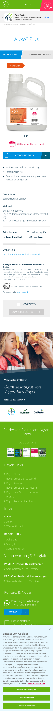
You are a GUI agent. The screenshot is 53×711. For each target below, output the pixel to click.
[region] (26, 668)
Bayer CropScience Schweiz (22, 492)
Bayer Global (13, 474)
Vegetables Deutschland (20, 501)
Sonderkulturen (15, 548)
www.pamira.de (23, 292)
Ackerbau (11, 539)
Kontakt (12, 612)
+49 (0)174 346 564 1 (26, 604)
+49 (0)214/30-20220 (25, 624)
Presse (10, 496)
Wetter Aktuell (14, 526)
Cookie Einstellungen (26, 689)
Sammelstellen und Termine (22, 569)
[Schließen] (2, 17)
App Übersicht (27, 442)
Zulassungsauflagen (39, 54)
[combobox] (26, 155)
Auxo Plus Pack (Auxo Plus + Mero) (21, 254)
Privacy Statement (36, 683)
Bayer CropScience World (21, 478)
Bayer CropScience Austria (21, 487)
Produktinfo (10, 54)
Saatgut (10, 544)
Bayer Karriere (14, 483)
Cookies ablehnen (26, 697)
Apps (9, 521)
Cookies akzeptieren (26, 705)
